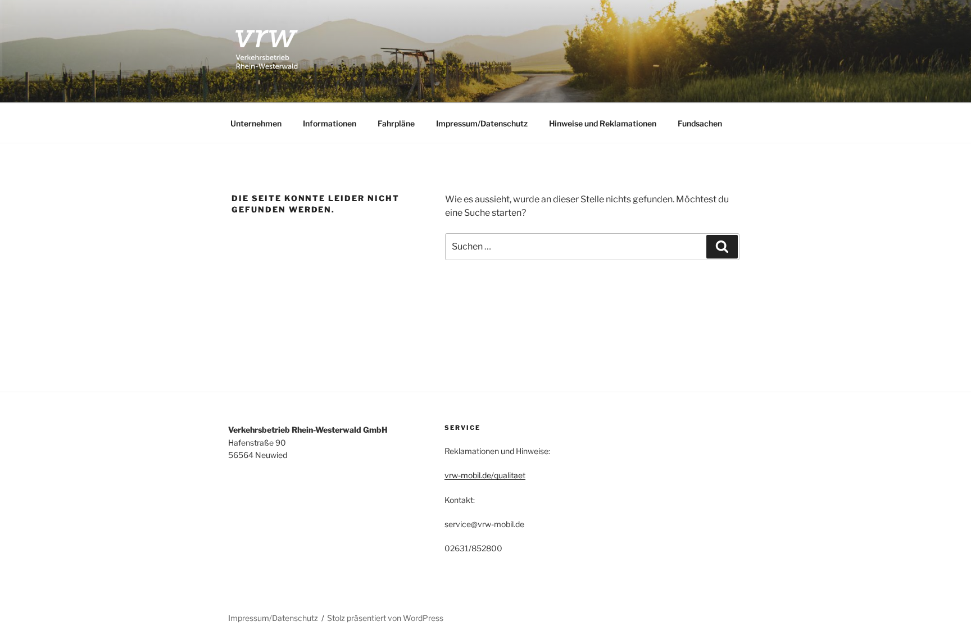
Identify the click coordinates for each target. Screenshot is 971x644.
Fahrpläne (396, 123)
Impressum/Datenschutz (482, 123)
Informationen (329, 123)
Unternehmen (256, 123)
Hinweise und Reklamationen (602, 123)
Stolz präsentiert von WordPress (385, 618)
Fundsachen (700, 123)
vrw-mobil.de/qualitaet (484, 475)
